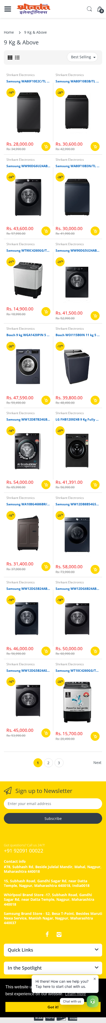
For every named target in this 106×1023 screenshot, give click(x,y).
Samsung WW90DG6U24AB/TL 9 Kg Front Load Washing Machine (28, 166)
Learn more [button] (75, 994)
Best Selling (81, 56)
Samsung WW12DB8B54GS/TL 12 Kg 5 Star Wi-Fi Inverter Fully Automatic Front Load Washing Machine (78, 504)
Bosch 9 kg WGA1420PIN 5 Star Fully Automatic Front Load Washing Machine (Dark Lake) (28, 335)
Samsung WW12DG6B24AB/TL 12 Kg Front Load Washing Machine (78, 589)
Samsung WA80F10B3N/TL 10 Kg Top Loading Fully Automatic (78, 166)
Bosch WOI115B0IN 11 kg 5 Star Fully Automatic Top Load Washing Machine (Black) (78, 335)
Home (9, 32)
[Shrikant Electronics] (33, 9)
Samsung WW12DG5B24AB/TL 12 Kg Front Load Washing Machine (28, 589)
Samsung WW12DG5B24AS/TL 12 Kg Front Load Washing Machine (28, 671)
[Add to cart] (45, 146)
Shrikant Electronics (20, 75)
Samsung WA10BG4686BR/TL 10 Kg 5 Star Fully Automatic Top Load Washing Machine (28, 504)
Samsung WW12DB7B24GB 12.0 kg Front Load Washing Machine (28, 420)
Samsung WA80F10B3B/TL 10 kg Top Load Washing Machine (78, 81)
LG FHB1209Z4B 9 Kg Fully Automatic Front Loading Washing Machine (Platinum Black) (78, 420)
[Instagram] (59, 934)
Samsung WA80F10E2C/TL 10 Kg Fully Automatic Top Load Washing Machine (28, 81)
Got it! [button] (53, 1007)
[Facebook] (47, 934)
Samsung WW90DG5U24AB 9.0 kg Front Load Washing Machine (78, 251)
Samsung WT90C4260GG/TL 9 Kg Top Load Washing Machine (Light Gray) (28, 251)
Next (97, 762)
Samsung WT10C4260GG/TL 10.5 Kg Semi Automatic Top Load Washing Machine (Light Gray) (78, 671)
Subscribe (53, 818)
